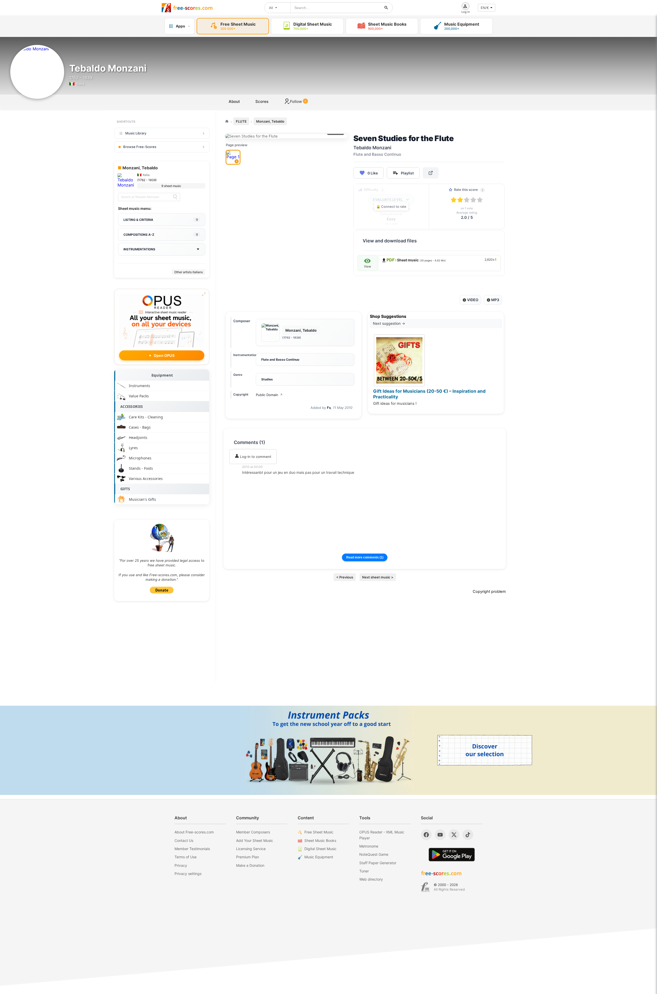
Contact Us (184, 840)
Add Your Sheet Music (254, 840)
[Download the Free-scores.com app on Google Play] (452, 854)
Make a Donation (250, 865)
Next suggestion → (389, 323)
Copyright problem (489, 591)
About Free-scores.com (194, 832)
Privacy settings (188, 873)
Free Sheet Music (318, 832)
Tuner (364, 871)
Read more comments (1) (364, 557)
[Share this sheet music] (431, 173)
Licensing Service (251, 849)
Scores (261, 101)
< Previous (344, 577)
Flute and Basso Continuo (280, 359)
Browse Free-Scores (139, 147)
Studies (267, 379)
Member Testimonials (192, 849)
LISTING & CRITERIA (160, 220)
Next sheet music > (377, 577)
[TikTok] (467, 834)
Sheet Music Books (320, 840)
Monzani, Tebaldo (270, 121)
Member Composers (253, 832)
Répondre (253, 479)
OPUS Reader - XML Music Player (381, 835)
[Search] (175, 197)
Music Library (135, 133)
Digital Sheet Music (320, 849)
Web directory (371, 879)
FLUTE (241, 121)
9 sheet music (171, 186)
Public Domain (269, 395)
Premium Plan (247, 857)
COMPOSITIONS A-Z (160, 234)
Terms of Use (186, 857)
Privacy (181, 865)
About (234, 101)
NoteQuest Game (373, 854)
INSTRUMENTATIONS (139, 249)
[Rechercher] (386, 8)
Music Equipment (318, 857)
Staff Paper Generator (377, 863)
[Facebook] (426, 834)
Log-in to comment (255, 457)
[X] (454, 834)
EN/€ (485, 8)
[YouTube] (440, 834)
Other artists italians (188, 272)
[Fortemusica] (425, 887)
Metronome (368, 846)
